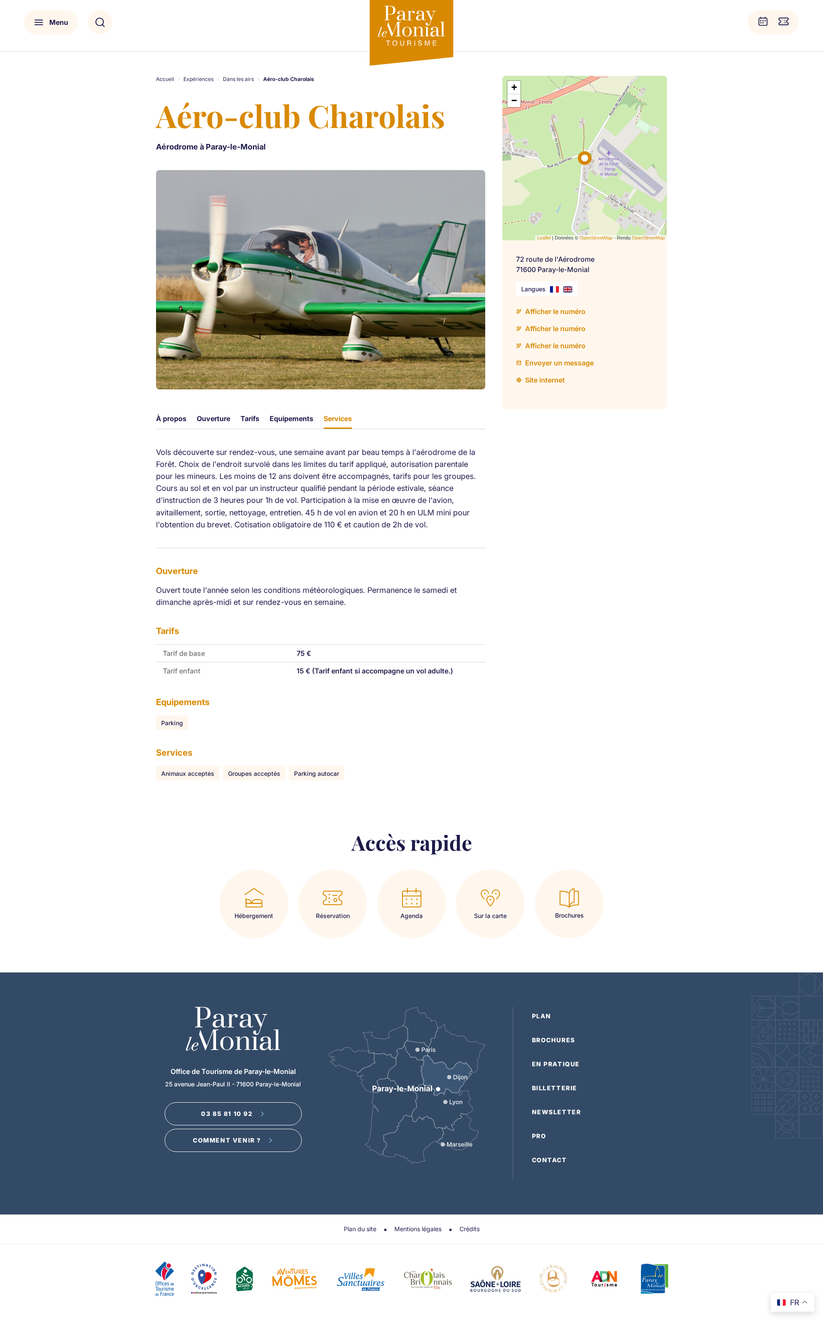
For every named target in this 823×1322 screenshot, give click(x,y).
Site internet (545, 380)
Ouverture (213, 418)
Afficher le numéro (555, 311)
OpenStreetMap (596, 237)
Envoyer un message (559, 363)
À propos (171, 418)
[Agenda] (763, 22)
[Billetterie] (783, 22)
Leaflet (544, 237)
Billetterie (555, 1088)
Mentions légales (418, 1228)
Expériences (198, 79)
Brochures (553, 1040)
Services (338, 418)
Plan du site (360, 1228)
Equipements (291, 418)
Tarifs (249, 418)
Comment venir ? (227, 1140)
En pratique (556, 1064)
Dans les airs (238, 79)
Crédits (470, 1228)
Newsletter (556, 1112)
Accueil (165, 79)
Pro (539, 1136)
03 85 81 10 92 (226, 1113)
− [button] (514, 100)
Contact (549, 1159)
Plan (541, 1016)
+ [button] (514, 87)
